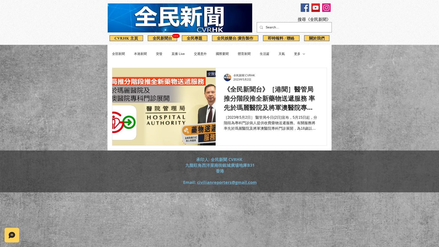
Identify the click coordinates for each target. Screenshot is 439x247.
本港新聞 (140, 54)
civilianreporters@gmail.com (227, 182)
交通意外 (200, 54)
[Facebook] (305, 7)
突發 (159, 54)
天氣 (281, 54)
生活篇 (264, 54)
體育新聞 (244, 54)
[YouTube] (315, 7)
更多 (297, 54)
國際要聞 (222, 54)
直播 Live (178, 54)
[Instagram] (326, 7)
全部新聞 (118, 54)
